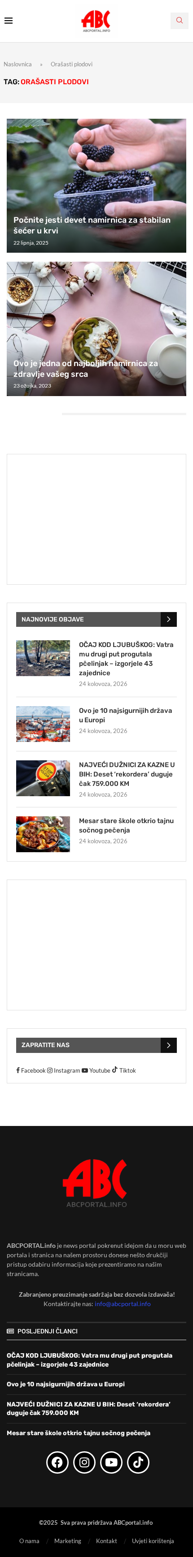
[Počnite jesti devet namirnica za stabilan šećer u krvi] (96, 186)
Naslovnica (18, 64)
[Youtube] (111, 1462)
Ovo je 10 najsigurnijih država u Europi (125, 715)
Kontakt (106, 1540)
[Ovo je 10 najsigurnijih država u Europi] (43, 724)
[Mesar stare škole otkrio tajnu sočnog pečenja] (43, 834)
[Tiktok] (138, 1462)
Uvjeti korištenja (153, 1540)
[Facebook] (57, 1462)
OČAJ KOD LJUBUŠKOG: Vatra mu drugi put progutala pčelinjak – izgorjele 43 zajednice (126, 659)
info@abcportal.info (123, 1303)
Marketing (67, 1540)
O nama (29, 1540)
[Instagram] (84, 1462)
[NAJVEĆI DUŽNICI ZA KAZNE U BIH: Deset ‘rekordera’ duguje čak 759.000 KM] (43, 778)
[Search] (180, 21)
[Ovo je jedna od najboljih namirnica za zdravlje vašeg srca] (96, 329)
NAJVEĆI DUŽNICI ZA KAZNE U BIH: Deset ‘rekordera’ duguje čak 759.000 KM (127, 774)
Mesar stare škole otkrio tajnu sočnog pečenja (126, 825)
